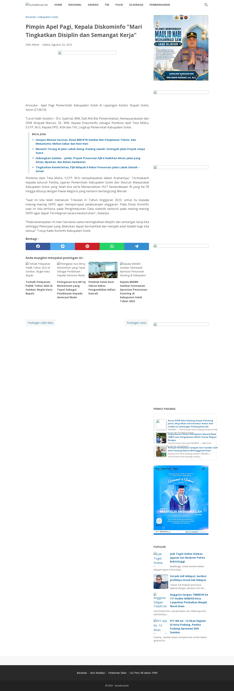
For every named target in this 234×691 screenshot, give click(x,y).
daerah (93, 4)
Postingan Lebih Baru (40, 322)
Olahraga (136, 4)
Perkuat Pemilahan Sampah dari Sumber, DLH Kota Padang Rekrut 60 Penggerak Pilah (193, 449)
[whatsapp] (112, 246)
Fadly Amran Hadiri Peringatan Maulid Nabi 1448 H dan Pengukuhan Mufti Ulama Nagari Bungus (192, 437)
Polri (119, 4)
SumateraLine (122, 685)
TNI (107, 4)
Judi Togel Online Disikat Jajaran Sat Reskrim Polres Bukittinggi (187, 557)
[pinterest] (87, 246)
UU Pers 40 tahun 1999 (143, 673)
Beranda (82, 673)
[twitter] (62, 246)
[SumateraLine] (37, 5)
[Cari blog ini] (206, 5)
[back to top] (226, 682)
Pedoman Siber (117, 673)
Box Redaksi (98, 673)
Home (58, 4)
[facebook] (38, 246)
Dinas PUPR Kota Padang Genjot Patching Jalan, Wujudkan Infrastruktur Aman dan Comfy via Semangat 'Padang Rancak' (190, 423)
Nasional (75, 4)
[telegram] (136, 246)
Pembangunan (160, 4)
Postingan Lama (136, 322)
